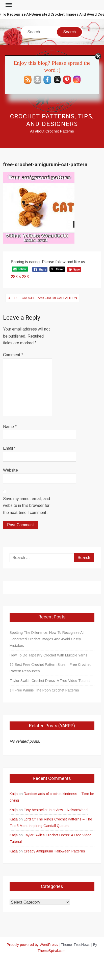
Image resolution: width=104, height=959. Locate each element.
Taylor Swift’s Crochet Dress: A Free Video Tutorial (50, 681)
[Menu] (8, 5)
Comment (13, 355)
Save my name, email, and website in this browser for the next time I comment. (26, 505)
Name (10, 426)
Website (10, 470)
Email (9, 448)
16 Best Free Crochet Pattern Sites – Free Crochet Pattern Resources (50, 668)
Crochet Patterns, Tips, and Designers (52, 120)
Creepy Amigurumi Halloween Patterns (54, 851)
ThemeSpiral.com (51, 951)
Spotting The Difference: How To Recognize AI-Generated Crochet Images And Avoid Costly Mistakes (47, 639)
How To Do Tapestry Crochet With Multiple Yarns (49, 655)
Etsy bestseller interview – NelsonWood (56, 810)
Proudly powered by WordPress (32, 945)
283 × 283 (20, 277)
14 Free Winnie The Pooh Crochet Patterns (44, 690)
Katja (14, 794)
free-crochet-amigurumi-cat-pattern (45, 298)
